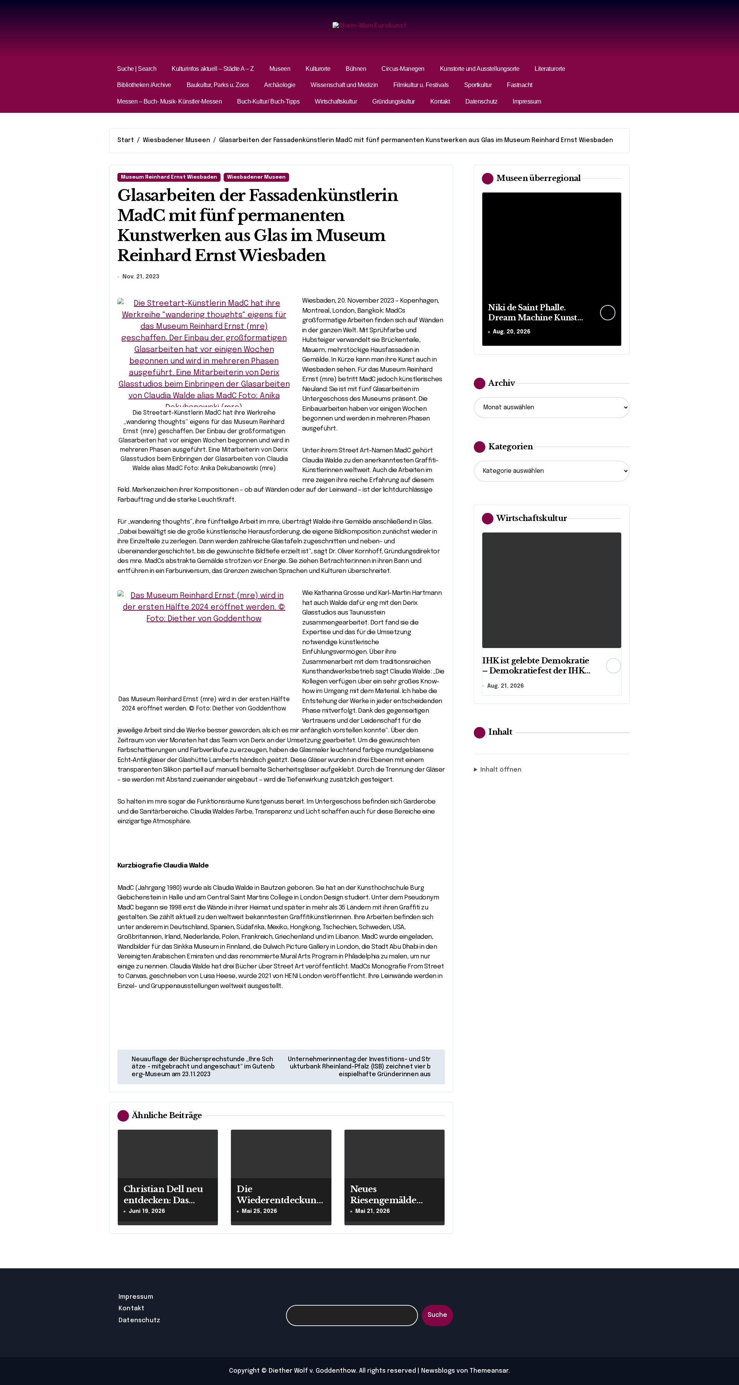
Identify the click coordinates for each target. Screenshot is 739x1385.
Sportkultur (478, 85)
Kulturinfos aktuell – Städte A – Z (213, 68)
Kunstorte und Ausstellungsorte (480, 68)
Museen (279, 68)
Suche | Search (136, 68)
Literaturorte (550, 68)
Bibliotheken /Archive (144, 85)
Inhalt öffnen (501, 770)
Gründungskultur (393, 101)
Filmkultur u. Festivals (421, 85)
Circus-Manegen (402, 68)
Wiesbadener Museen (256, 177)
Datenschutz (481, 101)
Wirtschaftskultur (336, 101)
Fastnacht (519, 85)
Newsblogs (438, 1371)
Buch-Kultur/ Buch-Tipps (268, 101)
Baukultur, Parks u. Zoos (218, 85)
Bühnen (356, 68)
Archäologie (279, 85)
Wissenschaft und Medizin (344, 85)
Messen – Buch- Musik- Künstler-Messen (169, 101)
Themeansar (489, 1371)
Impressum (527, 101)
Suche (437, 1315)
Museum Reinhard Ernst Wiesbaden (169, 177)
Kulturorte (318, 68)
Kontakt (440, 101)
